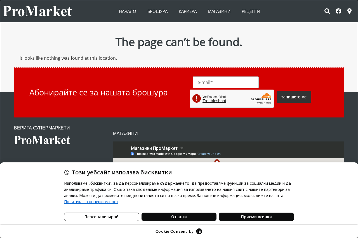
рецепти (251, 11)
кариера (188, 11)
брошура (157, 11)
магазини (219, 11)
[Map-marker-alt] (349, 11)
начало (127, 11)
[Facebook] (338, 11)
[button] (327, 11)
